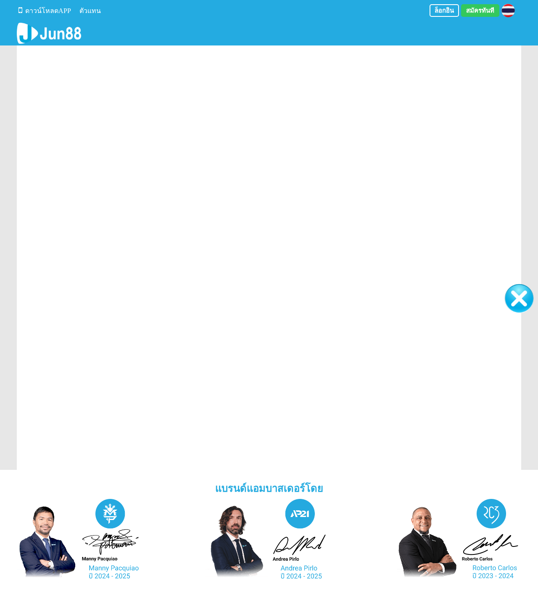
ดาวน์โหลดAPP (48, 10)
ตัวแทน (90, 10)
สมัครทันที (480, 10)
